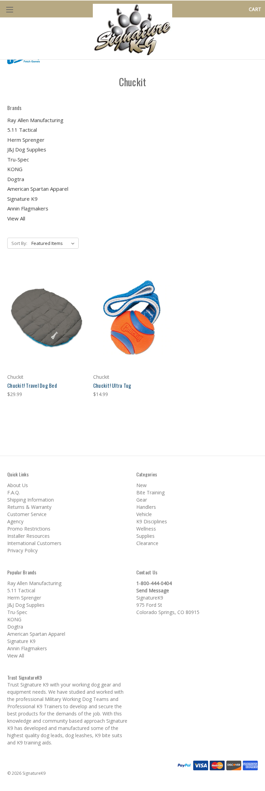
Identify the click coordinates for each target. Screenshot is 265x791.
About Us (17, 485)
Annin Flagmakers (27, 208)
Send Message (152, 590)
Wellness (146, 528)
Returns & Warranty (29, 507)
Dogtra (15, 179)
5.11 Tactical (22, 129)
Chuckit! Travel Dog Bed (32, 385)
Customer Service (27, 514)
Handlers (146, 507)
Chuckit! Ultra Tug (112, 385)
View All (16, 218)
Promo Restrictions (28, 528)
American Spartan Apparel (37, 188)
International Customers (34, 543)
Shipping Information (30, 499)
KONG (14, 169)
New (141, 485)
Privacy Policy (22, 550)
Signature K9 (22, 198)
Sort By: (19, 243)
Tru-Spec (18, 159)
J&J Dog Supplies (26, 149)
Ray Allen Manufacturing (35, 120)
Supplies (145, 536)
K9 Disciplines (151, 521)
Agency (15, 521)
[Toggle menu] (9, 9)
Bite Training (150, 492)
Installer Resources (28, 536)
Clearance (147, 543)
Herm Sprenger (26, 139)
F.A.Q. (13, 492)
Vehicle (144, 514)
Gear (141, 499)
